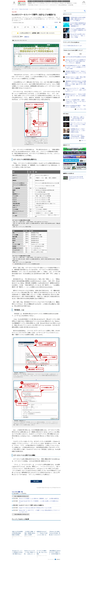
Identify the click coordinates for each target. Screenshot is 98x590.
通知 (28, 27)
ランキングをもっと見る (81, 109)
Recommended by (51, 559)
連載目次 (26, 36)
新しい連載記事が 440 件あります (21, 496)
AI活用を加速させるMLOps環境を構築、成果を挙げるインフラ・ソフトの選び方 (77, 19)
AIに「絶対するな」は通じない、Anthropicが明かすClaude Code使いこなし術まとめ (77, 118)
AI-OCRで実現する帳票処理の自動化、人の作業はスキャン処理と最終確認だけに (78, 25)
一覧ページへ (83, 140)
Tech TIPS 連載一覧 (17, 491)
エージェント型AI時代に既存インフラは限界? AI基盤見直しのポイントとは (78, 30)
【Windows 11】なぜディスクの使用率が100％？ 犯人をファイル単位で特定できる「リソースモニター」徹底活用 (75, 61)
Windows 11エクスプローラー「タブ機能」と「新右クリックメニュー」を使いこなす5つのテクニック (75, 90)
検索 (85, 11)
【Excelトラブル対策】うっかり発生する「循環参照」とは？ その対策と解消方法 (39, 498)
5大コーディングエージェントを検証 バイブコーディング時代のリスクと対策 (78, 124)
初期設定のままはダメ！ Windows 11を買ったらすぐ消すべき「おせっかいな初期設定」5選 (42, 535)
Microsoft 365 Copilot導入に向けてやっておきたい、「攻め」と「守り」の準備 (77, 36)
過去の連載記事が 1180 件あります (22, 514)
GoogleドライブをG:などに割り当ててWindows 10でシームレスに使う (35, 507)
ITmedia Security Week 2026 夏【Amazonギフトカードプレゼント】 (76, 178)
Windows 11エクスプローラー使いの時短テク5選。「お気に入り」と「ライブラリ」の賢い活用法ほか (30, 554)
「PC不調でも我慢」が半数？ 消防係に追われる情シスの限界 (29, 533)
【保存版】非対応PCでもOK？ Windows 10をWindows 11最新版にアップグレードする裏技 (75, 73)
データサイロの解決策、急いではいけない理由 (42, 552)
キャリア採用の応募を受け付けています (73, 45)
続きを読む (36, 481)
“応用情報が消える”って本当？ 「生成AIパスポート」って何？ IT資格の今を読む (78, 130)
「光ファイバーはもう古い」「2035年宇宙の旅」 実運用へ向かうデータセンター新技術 (77, 137)
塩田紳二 (56, 22)
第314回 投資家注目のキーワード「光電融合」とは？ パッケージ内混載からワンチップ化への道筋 (75, 67)
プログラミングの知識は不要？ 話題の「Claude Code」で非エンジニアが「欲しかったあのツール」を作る (75, 101)
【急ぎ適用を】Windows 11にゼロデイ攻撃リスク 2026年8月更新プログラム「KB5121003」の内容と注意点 (55, 554)
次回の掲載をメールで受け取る (19, 493)
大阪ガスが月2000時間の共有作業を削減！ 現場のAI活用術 (17, 533)
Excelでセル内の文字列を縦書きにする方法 (75, 56)
